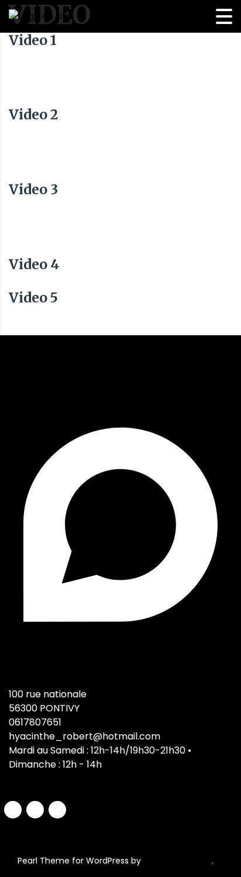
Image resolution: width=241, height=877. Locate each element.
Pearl (27, 860)
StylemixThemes (177, 860)
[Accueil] (40, 16)
